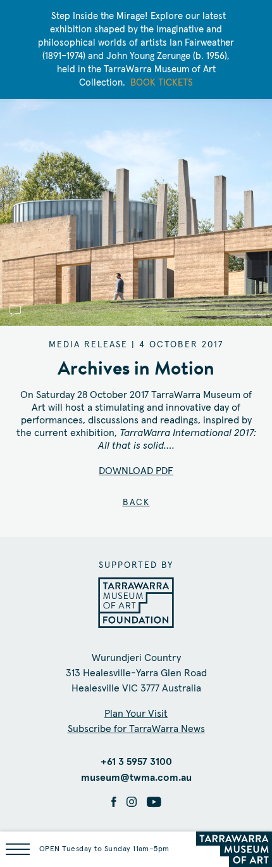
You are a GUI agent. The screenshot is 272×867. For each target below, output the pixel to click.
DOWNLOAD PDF (136, 471)
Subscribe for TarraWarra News (136, 729)
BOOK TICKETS (161, 82)
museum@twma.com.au (136, 778)
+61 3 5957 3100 (136, 762)
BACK (136, 502)
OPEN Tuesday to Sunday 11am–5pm (104, 849)
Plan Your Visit (136, 714)
